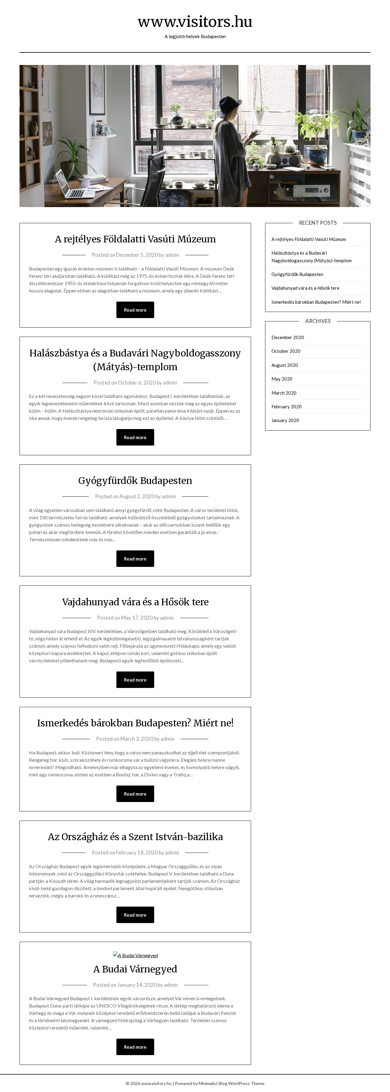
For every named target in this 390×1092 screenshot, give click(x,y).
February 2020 (286, 406)
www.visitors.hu (195, 22)
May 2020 (281, 378)
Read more (135, 310)
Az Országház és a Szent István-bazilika (135, 837)
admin (172, 255)
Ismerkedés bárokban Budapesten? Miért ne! (135, 723)
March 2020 (283, 393)
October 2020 (285, 351)
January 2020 (285, 420)
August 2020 (284, 365)
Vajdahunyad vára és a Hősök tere (135, 602)
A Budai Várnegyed (135, 969)
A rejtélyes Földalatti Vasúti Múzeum (135, 239)
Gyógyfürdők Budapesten (135, 480)
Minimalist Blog (213, 1083)
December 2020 (287, 337)
